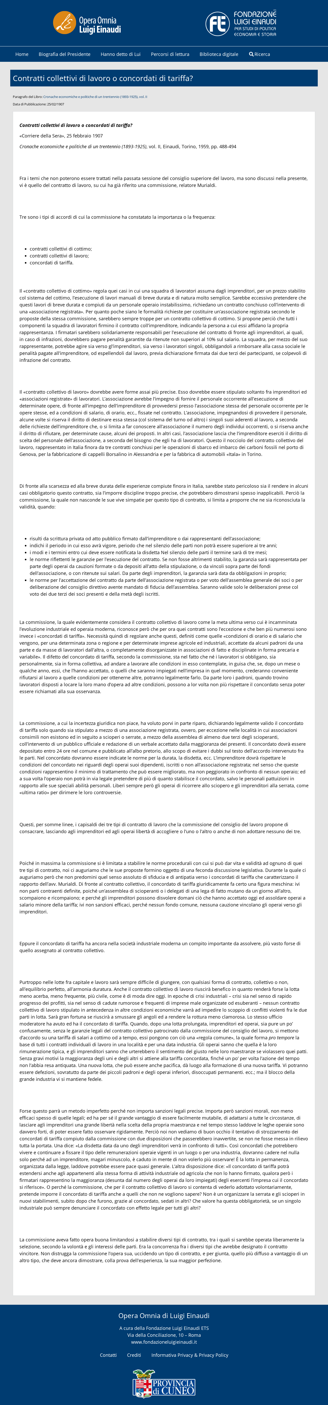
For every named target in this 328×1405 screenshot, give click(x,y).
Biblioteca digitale (219, 54)
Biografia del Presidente (64, 54)
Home (21, 54)
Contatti (108, 1355)
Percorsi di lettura (170, 54)
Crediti (134, 1355)
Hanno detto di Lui (121, 54)
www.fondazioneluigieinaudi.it (164, 1342)
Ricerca (262, 54)
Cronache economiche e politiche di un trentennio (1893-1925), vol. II (95, 96)
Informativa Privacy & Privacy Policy (189, 1355)
